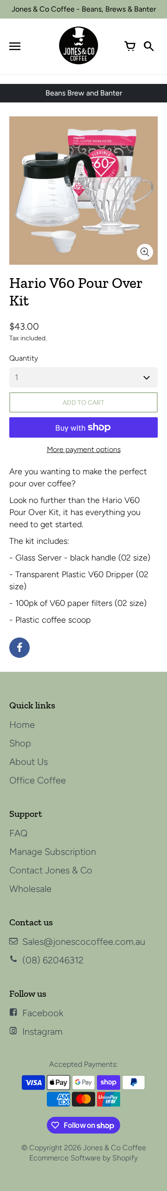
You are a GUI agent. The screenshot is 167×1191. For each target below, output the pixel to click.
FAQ (18, 833)
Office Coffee (37, 780)
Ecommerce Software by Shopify (83, 1157)
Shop (20, 743)
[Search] (148, 46)
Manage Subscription (52, 851)
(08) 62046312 (53, 960)
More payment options (84, 449)
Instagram (42, 1031)
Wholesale (30, 888)
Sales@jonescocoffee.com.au (83, 941)
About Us (28, 761)
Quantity (23, 358)
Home (22, 724)
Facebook (42, 1013)
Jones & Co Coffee (114, 1147)
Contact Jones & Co (50, 870)
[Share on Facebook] (19, 647)
